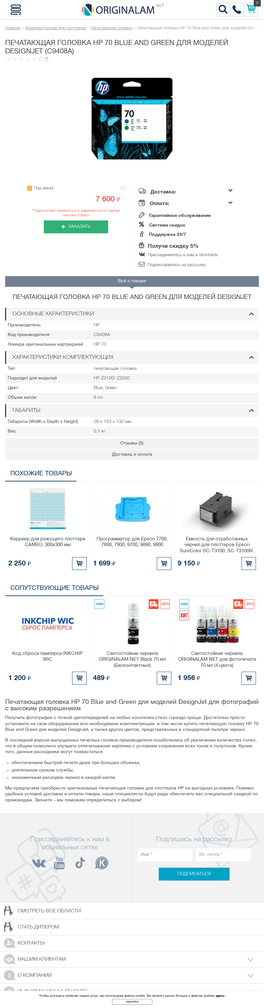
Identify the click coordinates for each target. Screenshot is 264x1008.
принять (132, 1001)
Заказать (79, 227)
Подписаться (194, 874)
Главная (12, 28)
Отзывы (132, 443)
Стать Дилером (38, 927)
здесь (219, 995)
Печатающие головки (111, 28)
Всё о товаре (132, 281)
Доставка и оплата (132, 455)
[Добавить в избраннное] (122, 188)
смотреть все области (49, 911)
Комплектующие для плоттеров (55, 28)
